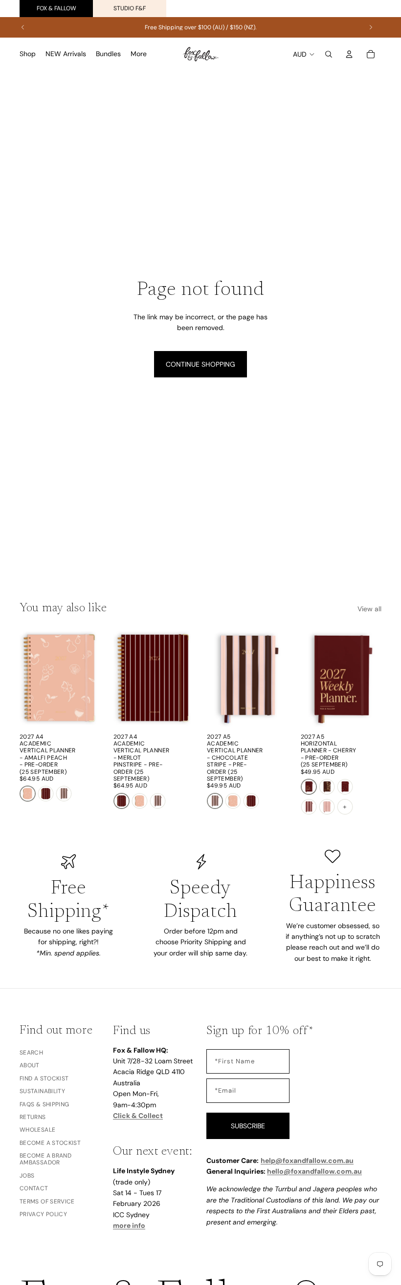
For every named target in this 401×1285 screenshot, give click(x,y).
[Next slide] (370, 27)
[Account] (349, 54)
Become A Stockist (50, 1142)
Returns (33, 1117)
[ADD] (85, 713)
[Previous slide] (23, 27)
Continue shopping (200, 364)
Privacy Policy (43, 1214)
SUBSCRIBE (248, 1125)
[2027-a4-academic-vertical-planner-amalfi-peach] (28, 794)
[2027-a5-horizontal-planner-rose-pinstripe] (327, 807)
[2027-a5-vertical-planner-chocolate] (327, 787)
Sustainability (42, 1091)
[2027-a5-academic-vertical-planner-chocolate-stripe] (64, 794)
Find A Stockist (44, 1078)
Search (31, 1053)
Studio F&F (129, 8)
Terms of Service (47, 1201)
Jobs (27, 1176)
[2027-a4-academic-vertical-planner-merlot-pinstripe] (46, 794)
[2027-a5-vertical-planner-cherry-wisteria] (345, 787)
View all (369, 608)
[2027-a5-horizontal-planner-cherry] (309, 787)
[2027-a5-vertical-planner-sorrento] (309, 807)
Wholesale (37, 1130)
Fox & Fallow (56, 8)
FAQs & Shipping (44, 1104)
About (30, 1065)
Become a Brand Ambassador (45, 1159)
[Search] (328, 54)
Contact (34, 1188)
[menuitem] (139, 54)
